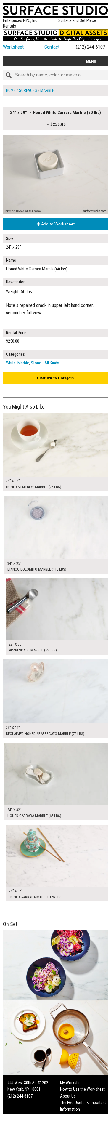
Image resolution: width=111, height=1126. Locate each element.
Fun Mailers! (70, 1116)
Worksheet (13, 47)
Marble (47, 90)
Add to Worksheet (57, 224)
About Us (68, 1096)
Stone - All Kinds (45, 363)
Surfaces (28, 90)
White (11, 363)
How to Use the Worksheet (82, 1089)
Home (11, 90)
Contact (51, 47)
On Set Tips (69, 1122)
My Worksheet (72, 1082)
